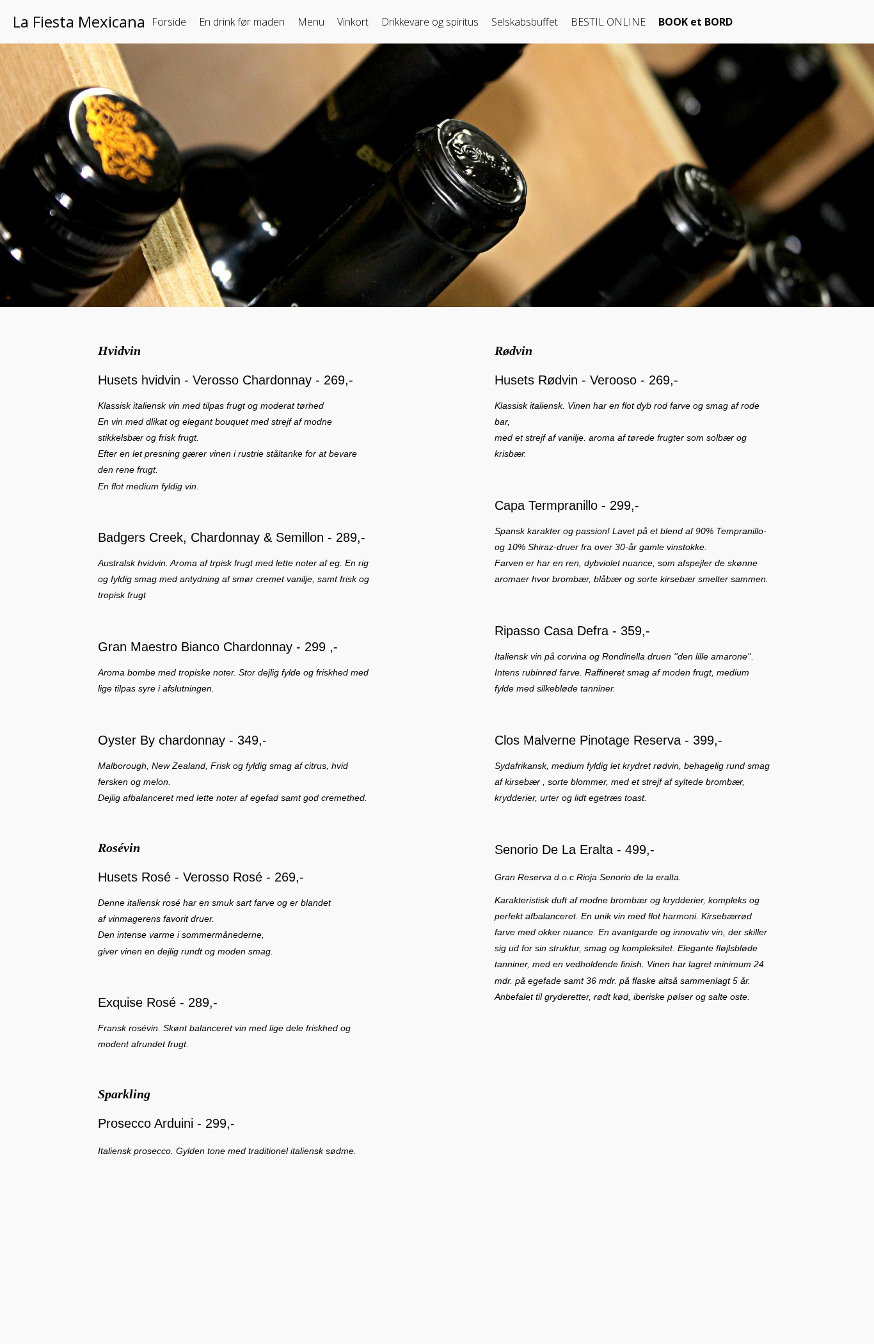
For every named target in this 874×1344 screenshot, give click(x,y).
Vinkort (353, 22)
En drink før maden (242, 22)
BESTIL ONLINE (608, 22)
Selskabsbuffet (524, 22)
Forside (169, 22)
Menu (311, 22)
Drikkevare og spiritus (430, 22)
